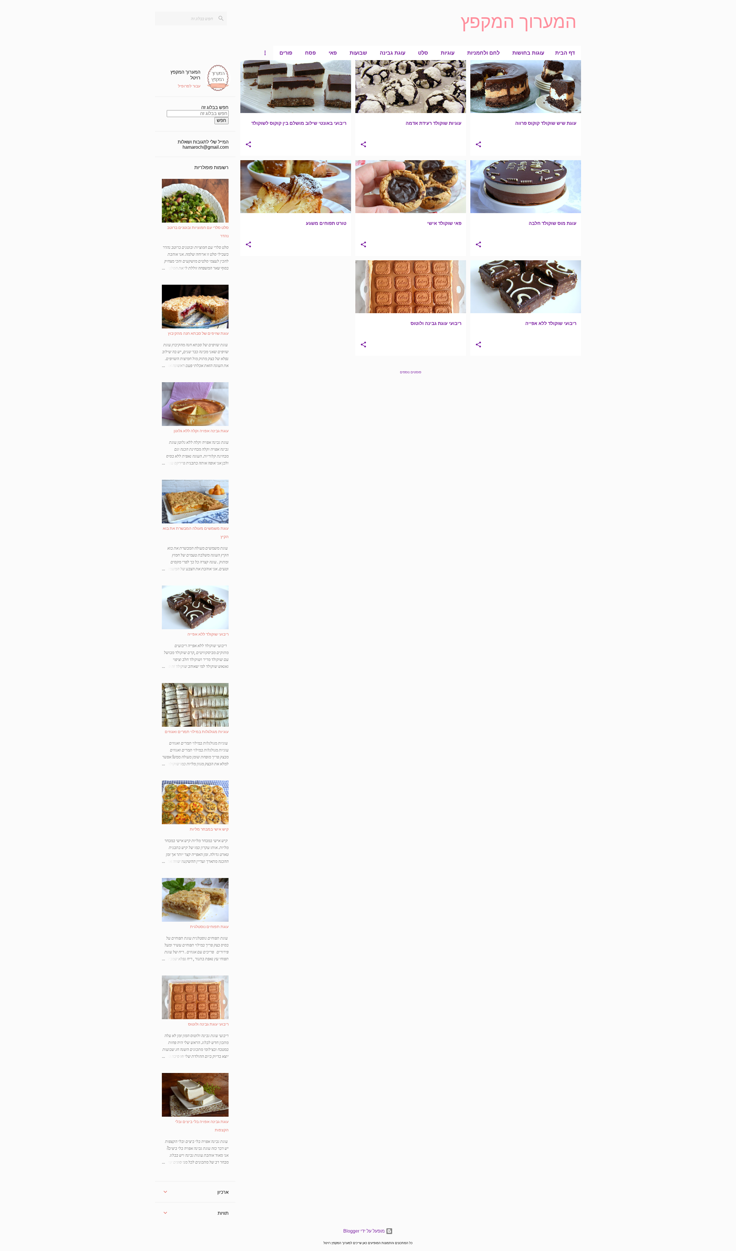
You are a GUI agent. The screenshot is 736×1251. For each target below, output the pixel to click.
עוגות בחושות (528, 53)
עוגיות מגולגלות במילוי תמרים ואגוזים (197, 731)
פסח (310, 53)
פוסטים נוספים (410, 372)
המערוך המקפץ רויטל (185, 74)
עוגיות (448, 53)
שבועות (358, 53)
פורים (285, 53)
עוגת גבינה (392, 53)
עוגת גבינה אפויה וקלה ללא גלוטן (201, 430)
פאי (333, 53)
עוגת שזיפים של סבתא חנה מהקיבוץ (198, 333)
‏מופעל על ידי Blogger (364, 1231)
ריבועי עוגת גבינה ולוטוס (208, 1024)
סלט (423, 53)
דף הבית (565, 53)
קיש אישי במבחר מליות (209, 829)
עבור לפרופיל (189, 86)
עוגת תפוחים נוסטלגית (209, 926)
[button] (478, 145)
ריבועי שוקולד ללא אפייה (208, 634)
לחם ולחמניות (483, 53)
